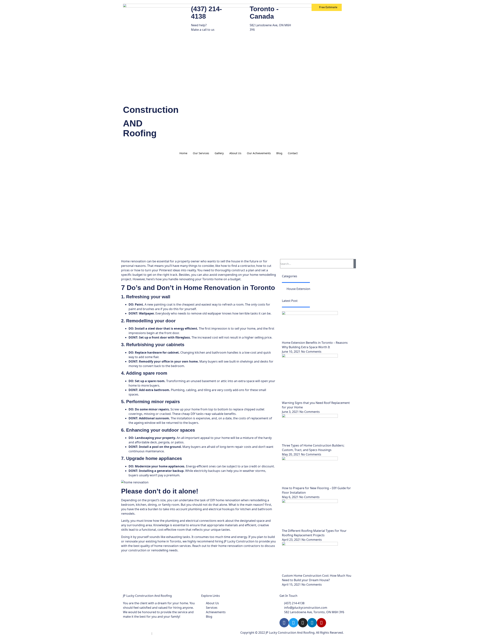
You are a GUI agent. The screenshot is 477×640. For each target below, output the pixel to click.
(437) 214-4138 (206, 12)
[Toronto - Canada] (245, 8)
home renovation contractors (239, 546)
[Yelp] (321, 622)
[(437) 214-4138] (186, 8)
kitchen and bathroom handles (216, 352)
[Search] (355, 263)
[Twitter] (293, 622)
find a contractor (243, 266)
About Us (235, 153)
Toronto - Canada (264, 12)
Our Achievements (259, 153)
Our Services (201, 153)
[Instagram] (302, 622)
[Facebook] (284, 622)
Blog (279, 153)
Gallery (219, 153)
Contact (293, 153)
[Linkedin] (312, 622)
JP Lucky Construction (239, 541)
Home (183, 153)
